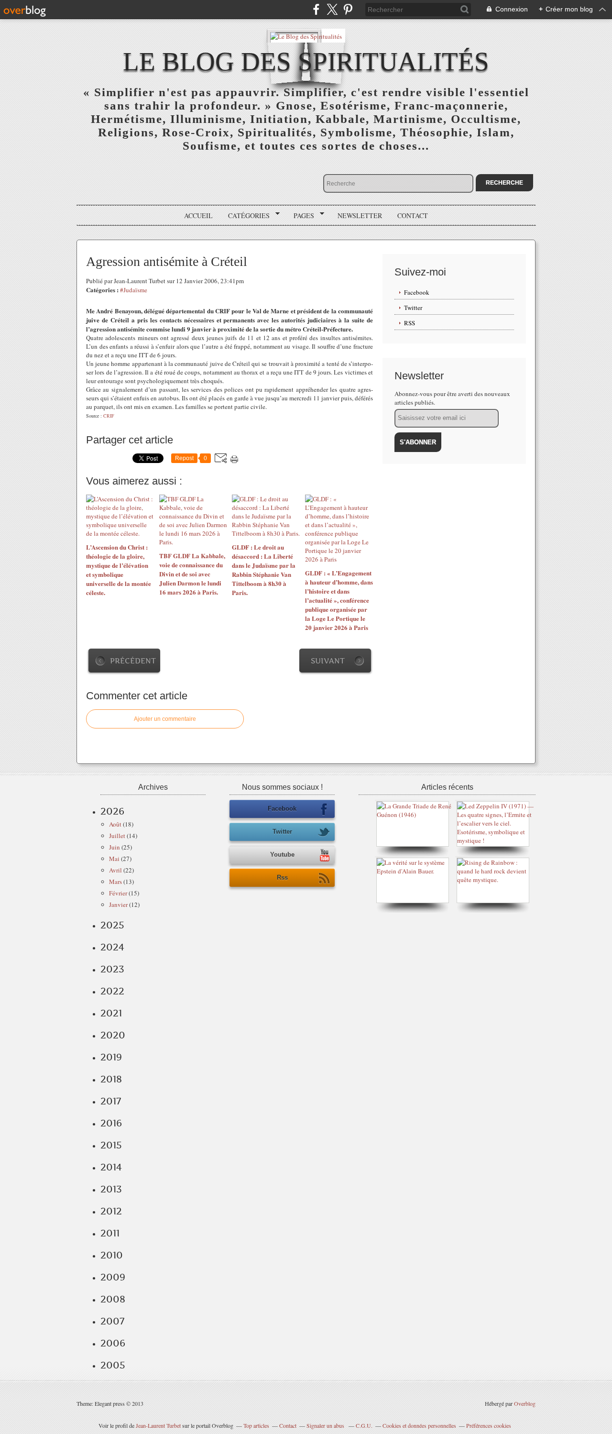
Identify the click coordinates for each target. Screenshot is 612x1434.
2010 (111, 1255)
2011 (110, 1233)
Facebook (416, 292)
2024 (112, 947)
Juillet (117, 835)
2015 (111, 1145)
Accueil (198, 215)
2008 (112, 1299)
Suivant (328, 660)
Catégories (245, 216)
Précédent (133, 660)
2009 (112, 1277)
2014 (111, 1167)
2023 (112, 969)
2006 (112, 1343)
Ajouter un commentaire (165, 719)
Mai (114, 858)
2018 (111, 1079)
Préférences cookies (488, 1425)
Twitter (413, 307)
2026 (112, 811)
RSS (409, 323)
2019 (111, 1057)
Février (118, 893)
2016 (111, 1123)
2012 (111, 1211)
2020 (112, 1035)
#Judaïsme (133, 290)
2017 (110, 1101)
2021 (111, 1013)
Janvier (118, 904)
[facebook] (316, 9)
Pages (300, 216)
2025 (112, 925)
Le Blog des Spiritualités (306, 61)
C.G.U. (364, 1425)
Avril (115, 870)
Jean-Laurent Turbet (158, 1425)
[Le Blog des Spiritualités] (306, 36)
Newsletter (360, 215)
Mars (115, 881)
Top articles (256, 1425)
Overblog (525, 1403)
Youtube (282, 854)
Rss (282, 877)
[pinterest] (348, 9)
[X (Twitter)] (332, 9)
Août (115, 824)
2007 (112, 1321)
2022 (112, 991)
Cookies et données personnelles (419, 1425)
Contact (412, 215)
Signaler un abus (326, 1425)
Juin (114, 847)
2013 (111, 1189)
